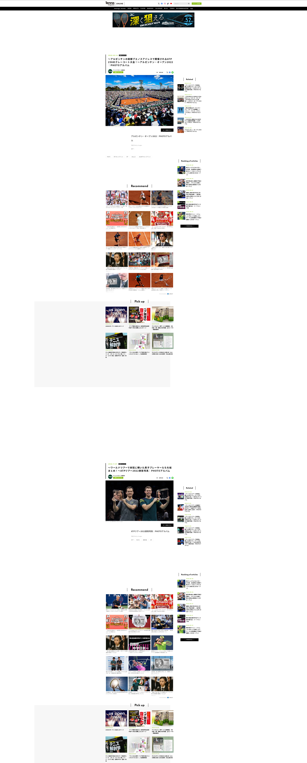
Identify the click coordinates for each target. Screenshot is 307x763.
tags (191, 8)
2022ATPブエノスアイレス (144, 156)
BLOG (166, 8)
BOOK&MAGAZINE (182, 8)
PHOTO (108, 156)
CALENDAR (158, 8)
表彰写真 (145, 540)
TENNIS (172, 8)
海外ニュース (123, 55)
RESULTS (136, 8)
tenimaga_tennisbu (120, 8)
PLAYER (142, 8)
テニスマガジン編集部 (119, 70)
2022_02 (134, 156)
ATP (127, 156)
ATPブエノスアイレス (118, 156)
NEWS (129, 8)
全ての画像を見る (167, 130)
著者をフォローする (118, 72)
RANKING (150, 8)
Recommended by (163, 293)
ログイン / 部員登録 (196, 3)
